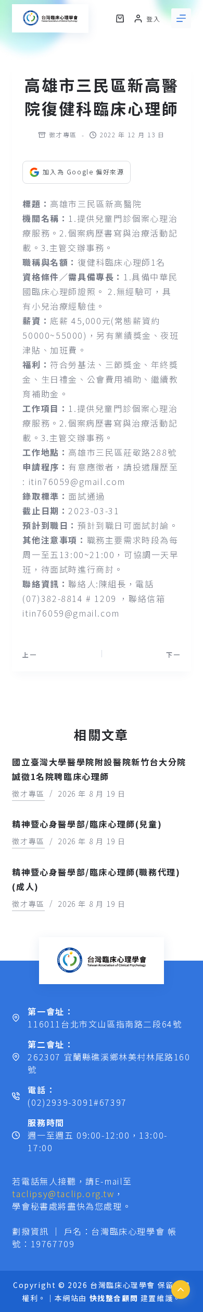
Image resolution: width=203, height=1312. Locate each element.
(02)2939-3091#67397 (77, 1102)
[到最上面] (180, 1289)
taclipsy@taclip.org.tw (63, 1193)
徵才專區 (63, 134)
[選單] (181, 18)
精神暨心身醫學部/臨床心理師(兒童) (87, 824)
